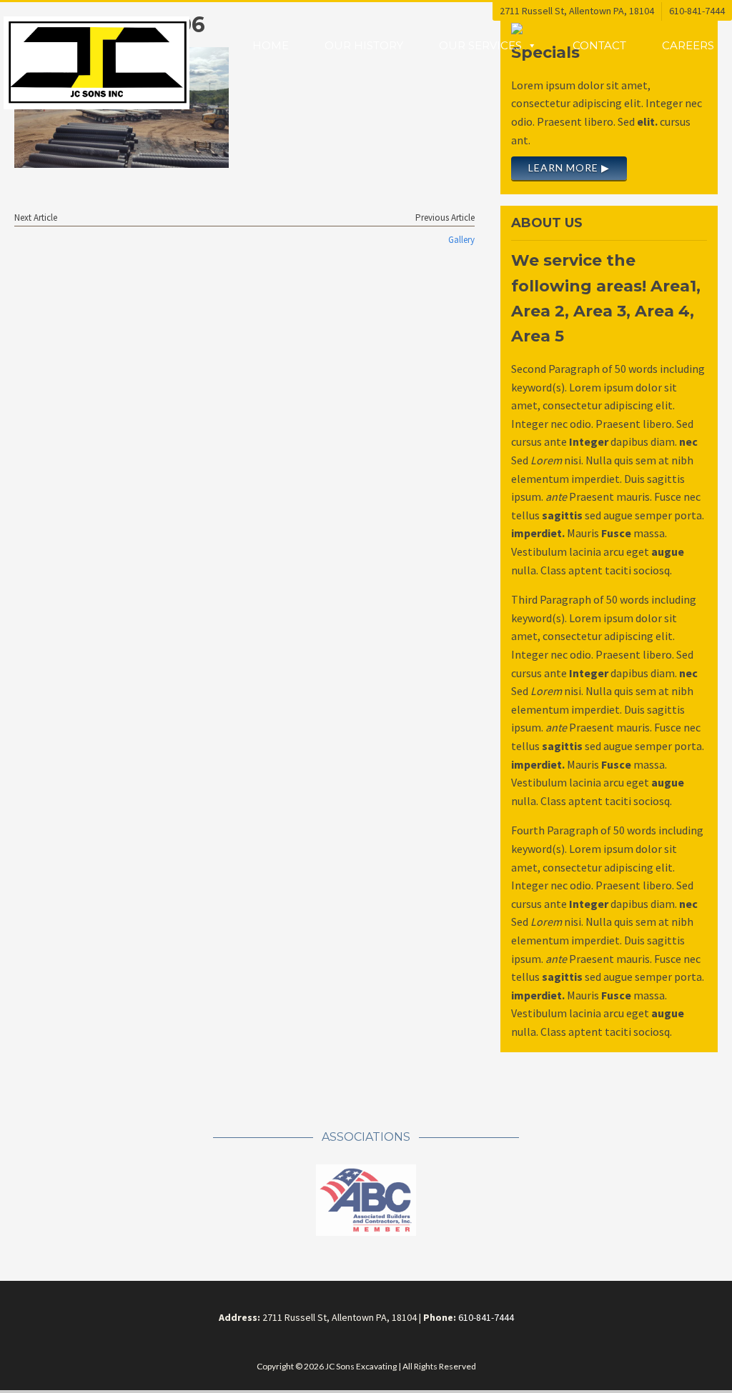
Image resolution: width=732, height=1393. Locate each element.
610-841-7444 (697, 10)
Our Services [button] (480, 45)
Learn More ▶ (569, 167)
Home (270, 45)
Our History (364, 45)
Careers (688, 45)
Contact (599, 45)
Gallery (461, 240)
